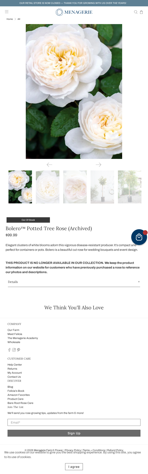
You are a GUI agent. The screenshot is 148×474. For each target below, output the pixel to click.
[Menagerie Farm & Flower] (74, 12)
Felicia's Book (16, 390)
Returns (12, 368)
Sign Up (74, 433)
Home (10, 19)
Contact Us (14, 376)
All (19, 19)
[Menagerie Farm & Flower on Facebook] (9, 350)
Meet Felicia (15, 334)
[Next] (98, 165)
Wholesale (14, 342)
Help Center (15, 364)
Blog (10, 386)
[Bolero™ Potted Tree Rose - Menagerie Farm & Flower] (74, 91)
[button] (74, 282)
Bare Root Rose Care (20, 403)
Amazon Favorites (19, 394)
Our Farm (13, 330)
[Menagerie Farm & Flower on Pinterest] (18, 350)
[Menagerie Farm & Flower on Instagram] (14, 350)
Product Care (16, 399)
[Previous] (49, 165)
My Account (15, 372)
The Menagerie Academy (23, 338)
